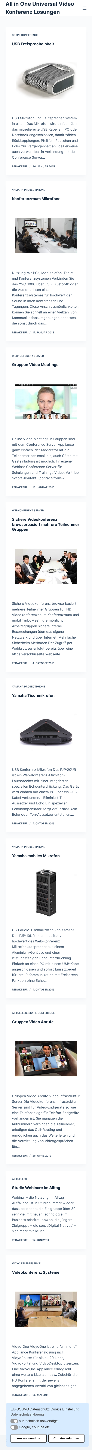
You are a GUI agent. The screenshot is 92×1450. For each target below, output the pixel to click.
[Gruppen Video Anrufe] (46, 1059)
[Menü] (84, 8)
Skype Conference (25, 35)
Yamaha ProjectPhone (28, 189)
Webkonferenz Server (28, 355)
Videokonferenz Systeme (35, 1272)
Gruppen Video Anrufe (33, 1022)
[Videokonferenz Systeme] (46, 1309)
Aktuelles (19, 1013)
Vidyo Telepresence (26, 1263)
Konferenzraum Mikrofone (36, 198)
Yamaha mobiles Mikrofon (36, 856)
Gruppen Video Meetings (35, 364)
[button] (14, 1421)
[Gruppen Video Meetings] (46, 401)
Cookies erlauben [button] (66, 1438)
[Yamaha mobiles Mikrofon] (46, 892)
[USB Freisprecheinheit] (46, 81)
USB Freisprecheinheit (33, 44)
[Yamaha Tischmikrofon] (46, 732)
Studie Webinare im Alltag (36, 1187)
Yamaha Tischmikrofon (33, 695)
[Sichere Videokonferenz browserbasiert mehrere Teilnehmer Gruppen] (46, 566)
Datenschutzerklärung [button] (27, 1414)
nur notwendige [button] (28, 1438)
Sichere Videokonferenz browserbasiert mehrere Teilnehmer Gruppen (45, 524)
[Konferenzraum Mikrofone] (46, 235)
